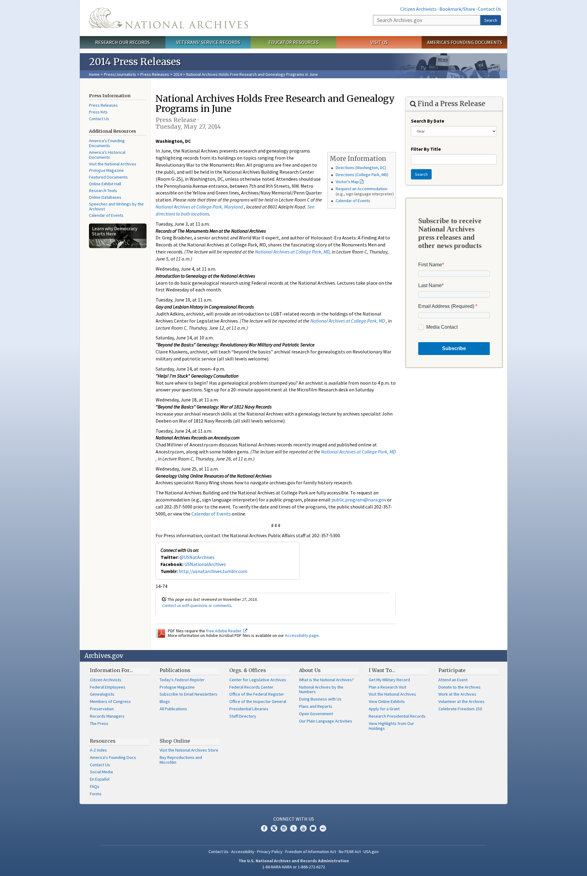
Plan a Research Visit (387, 687)
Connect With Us (293, 819)
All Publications (173, 709)
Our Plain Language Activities (325, 721)
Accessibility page (302, 635)
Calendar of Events (106, 215)
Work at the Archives (457, 694)
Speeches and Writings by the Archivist (116, 206)
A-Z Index (98, 750)
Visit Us (379, 42)
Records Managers (107, 716)
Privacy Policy (269, 851)
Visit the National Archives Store (189, 750)
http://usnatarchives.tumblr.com (213, 571)
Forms (96, 794)
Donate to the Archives (459, 687)
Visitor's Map (347, 181)
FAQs (94, 786)
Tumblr (293, 828)
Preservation (102, 709)
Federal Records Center (251, 687)
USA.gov (371, 851)
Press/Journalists (120, 74)
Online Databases (105, 197)
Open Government (316, 713)
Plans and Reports (315, 706)
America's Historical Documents (107, 155)
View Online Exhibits (387, 701)
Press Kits (98, 112)
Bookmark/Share (457, 9)
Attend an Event (452, 679)
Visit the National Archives (112, 164)
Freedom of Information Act (310, 851)
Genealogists (102, 694)
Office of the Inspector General (257, 701)
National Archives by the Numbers (321, 689)
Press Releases (154, 74)
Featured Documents (108, 177)
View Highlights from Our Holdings (391, 726)
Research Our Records (122, 42)
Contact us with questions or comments (196, 605)
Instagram (283, 828)
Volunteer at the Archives (461, 701)
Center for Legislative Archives (257, 679)
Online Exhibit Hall (105, 184)
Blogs (165, 701)
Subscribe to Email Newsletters (188, 694)
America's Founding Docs (113, 757)
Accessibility (242, 851)
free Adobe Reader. (224, 631)
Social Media (101, 771)
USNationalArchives (205, 564)
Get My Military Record (389, 679)
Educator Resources (293, 42)
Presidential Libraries (248, 709)
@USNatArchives (197, 557)
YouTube (303, 828)
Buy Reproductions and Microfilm (181, 760)
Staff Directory (242, 716)
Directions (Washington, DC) (361, 167)
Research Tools (103, 190)
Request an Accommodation (361, 188)
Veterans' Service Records (208, 42)
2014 (177, 74)
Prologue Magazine (177, 687)
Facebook (264, 828)
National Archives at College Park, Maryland (199, 207)
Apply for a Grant (384, 709)
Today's (182, 679)
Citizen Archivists (418, 9)
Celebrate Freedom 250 (460, 709)
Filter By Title (426, 149)
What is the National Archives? (326, 679)
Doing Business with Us (320, 699)
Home (94, 74)
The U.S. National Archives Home (168, 18)
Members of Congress (110, 701)
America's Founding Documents (464, 42)
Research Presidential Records (397, 716)
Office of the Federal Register (256, 694)
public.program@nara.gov (358, 500)
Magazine (106, 170)
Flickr (323, 828)
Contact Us (489, 9)
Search (490, 20)
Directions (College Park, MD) (362, 174)
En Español (99, 779)
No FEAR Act (350, 851)
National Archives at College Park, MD (292, 252)
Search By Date (427, 121)
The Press (99, 723)
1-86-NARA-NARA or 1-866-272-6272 (293, 867)
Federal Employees (107, 687)
